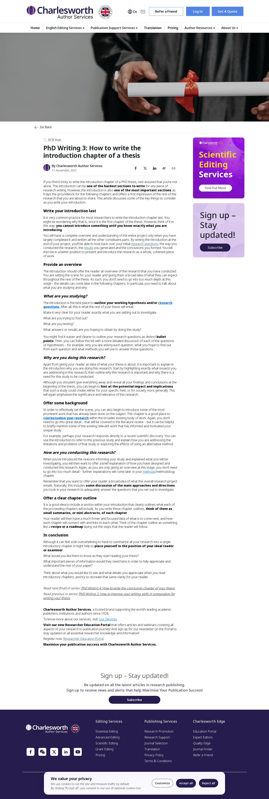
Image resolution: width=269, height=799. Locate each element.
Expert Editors (203, 737)
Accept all (186, 783)
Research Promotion (158, 731)
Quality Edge (202, 743)
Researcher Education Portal (83, 638)
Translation (152, 28)
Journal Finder (202, 749)
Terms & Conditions (158, 761)
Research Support (157, 737)
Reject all (208, 783)
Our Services (108, 619)
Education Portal (204, 731)
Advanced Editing (108, 737)
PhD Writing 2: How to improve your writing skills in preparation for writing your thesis (109, 596)
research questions (144, 244)
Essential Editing (107, 731)
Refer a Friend (166, 11)
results (88, 248)
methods (149, 471)
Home (35, 28)
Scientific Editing (107, 743)
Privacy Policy (154, 755)
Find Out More (215, 188)
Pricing (173, 28)
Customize (162, 783)
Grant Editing (104, 749)
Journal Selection (156, 743)
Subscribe (215, 247)
